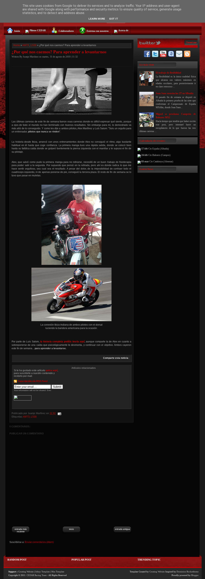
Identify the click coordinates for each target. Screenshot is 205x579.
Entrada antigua (122, 529)
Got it (113, 18)
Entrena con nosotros (98, 31)
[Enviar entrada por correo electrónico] (59, 413)
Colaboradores (66, 31)
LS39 (33, 45)
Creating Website (26, 571)
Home (16, 45)
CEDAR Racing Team (37, 575)
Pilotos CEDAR (38, 30)
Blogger (195, 575)
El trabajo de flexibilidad (168, 72)
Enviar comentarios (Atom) (39, 542)
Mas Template (57, 571)
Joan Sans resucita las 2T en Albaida (174, 93)
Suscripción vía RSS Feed (32, 381)
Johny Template (42, 571)
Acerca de (123, 30)
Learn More (96, 18)
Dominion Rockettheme (188, 571)
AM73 (25, 45)
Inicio (17, 31)
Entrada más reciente (21, 530)
